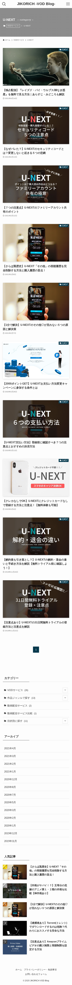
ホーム (18, 969)
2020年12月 (10, 779)
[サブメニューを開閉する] (65, 690)
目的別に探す (17, 720)
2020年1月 (10, 825)
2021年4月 (10, 748)
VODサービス (13, 26)
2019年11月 (10, 841)
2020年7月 (10, 794)
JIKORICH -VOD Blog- (36, 4)
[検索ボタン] (4, 4)
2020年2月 (10, 817)
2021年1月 (10, 771)
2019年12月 (10, 833)
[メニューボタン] (68, 4)
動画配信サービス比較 (22, 713)
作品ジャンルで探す (21, 697)
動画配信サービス (19, 705)
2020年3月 (10, 810)
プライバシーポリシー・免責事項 (40, 969)
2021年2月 (10, 763)
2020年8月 (10, 787)
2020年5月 (10, 802)
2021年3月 (10, 756)
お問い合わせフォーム (36, 974)
